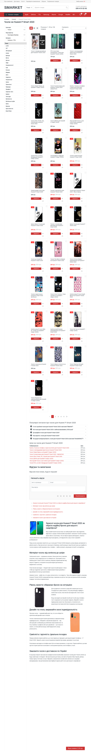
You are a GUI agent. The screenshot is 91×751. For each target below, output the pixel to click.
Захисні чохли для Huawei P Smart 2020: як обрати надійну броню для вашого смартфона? (59, 503)
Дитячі (7, 60)
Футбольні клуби (10, 101)
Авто (7, 74)
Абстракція (9, 50)
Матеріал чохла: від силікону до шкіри (44, 506)
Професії (8, 89)
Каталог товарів (13, 14)
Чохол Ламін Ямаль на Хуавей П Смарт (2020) (43, 452)
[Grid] (31, 28)
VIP (7, 48)
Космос (8, 70)
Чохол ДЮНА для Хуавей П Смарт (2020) (41, 458)
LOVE (7, 46)
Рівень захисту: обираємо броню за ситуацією (46, 509)
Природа (8, 87)
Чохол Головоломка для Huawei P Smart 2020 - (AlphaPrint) (47, 454)
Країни (7, 94)
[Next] (66, 416)
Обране (44, 1)
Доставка (17, 1)
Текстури (8, 96)
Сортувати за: (65, 28)
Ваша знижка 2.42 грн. (75, 748)
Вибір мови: (80, 1)
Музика (8, 106)
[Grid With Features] (34, 28)
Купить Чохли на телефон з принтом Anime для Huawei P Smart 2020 (49, 448)
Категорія (8, 27)
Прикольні (8, 84)
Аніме (7, 53)
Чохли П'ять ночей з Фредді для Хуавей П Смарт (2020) (45, 463)
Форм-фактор (9, 32)
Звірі (7, 62)
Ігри (7, 67)
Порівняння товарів (53, 1)
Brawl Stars (9, 111)
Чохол (9, 29)
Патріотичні (9, 79)
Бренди (8, 55)
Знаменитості (9, 65)
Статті (23, 1)
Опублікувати (80, 496)
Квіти (7, 103)
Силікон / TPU (12, 40)
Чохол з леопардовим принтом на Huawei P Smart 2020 (46, 450)
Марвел (8, 72)
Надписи (8, 77)
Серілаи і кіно (9, 91)
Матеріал (8, 38)
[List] (37, 28)
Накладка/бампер (13, 35)
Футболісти (9, 99)
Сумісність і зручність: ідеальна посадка (44, 514)
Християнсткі (9, 108)
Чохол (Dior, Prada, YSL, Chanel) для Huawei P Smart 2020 (46, 456)
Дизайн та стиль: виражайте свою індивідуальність (48, 512)
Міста (7, 58)
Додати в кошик (55, 61)
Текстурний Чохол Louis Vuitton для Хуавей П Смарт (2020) (47, 460)
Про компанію (8, 1)
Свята (7, 82)
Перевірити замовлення (33, 1)
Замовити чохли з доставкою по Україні (44, 517)
